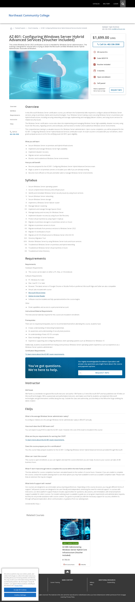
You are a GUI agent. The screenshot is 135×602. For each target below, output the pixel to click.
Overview (13, 106)
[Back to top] (67, 579)
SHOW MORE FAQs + (32, 504)
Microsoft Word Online (36, 293)
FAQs (12, 124)
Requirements (15, 115)
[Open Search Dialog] (123, 3)
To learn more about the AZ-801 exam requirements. (44, 354)
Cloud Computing (33, 28)
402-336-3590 (14, 134)
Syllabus (13, 111)
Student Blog (111, 582)
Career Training (55, 582)
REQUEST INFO (116, 90)
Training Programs (20, 28)
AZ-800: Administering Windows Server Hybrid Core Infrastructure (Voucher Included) (74, 551)
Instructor (13, 119)
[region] (20, 584)
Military (92, 582)
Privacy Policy (70, 597)
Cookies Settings (20, 595)
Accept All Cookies (20, 590)
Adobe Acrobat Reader (36, 296)
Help (91, 584)
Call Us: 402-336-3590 (108, 44)
